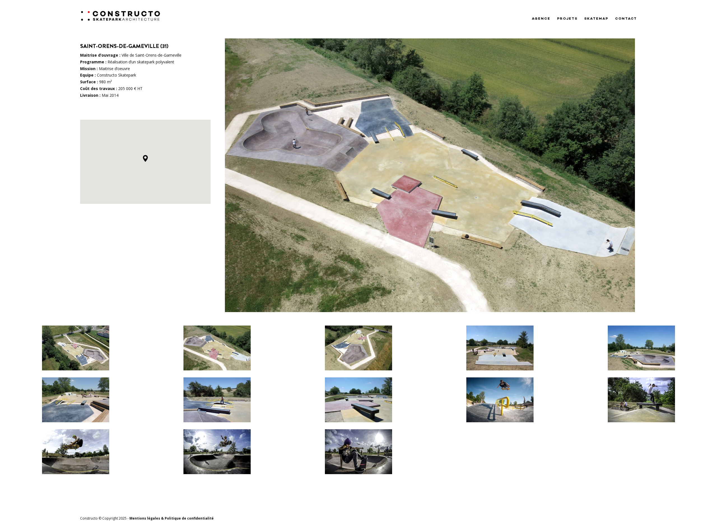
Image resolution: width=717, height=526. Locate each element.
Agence (541, 19)
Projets (567, 19)
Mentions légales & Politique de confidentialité (171, 518)
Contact (626, 19)
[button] (145, 158)
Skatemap (596, 19)
